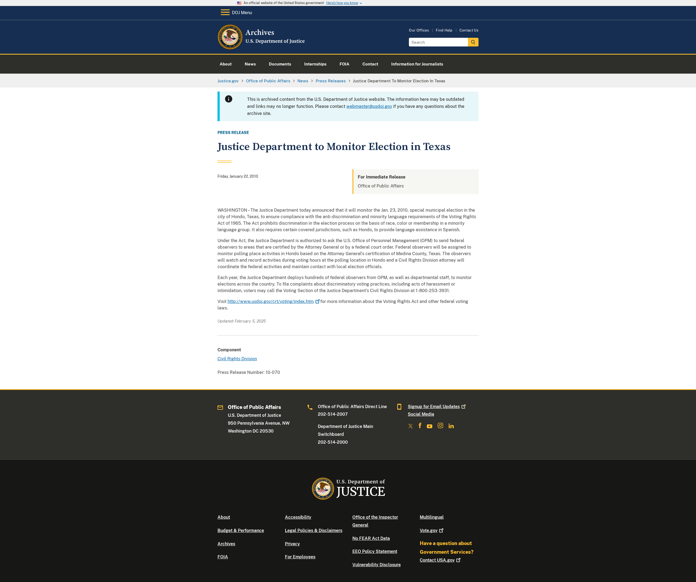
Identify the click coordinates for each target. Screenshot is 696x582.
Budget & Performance (240, 530)
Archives (226, 543)
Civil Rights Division (237, 358)
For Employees (300, 556)
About (223, 517)
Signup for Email (434, 406)
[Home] (261, 47)
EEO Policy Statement (374, 551)
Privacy (292, 543)
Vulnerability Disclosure (376, 564)
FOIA (222, 556)
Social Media (421, 414)
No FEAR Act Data (371, 538)
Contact (437, 560)
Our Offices (419, 30)
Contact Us (468, 30)
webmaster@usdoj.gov (369, 106)
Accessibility (298, 517)
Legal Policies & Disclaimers (313, 530)
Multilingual (432, 517)
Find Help (444, 30)
